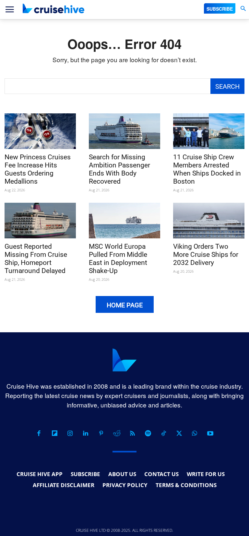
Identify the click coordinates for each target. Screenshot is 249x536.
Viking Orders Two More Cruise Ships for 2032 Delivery (205, 255)
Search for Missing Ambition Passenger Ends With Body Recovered (119, 169)
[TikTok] (163, 433)
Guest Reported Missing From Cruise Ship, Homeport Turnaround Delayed (36, 259)
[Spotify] (148, 433)
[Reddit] (117, 433)
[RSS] (132, 433)
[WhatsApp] (194, 433)
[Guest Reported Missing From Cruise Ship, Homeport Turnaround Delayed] (40, 220)
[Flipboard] (54, 433)
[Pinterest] (101, 433)
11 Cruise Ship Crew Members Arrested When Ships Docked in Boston (207, 169)
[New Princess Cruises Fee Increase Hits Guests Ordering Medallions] (40, 131)
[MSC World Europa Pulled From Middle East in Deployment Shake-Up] (124, 220)
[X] (179, 433)
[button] (243, 8)
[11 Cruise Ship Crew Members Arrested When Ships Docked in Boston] (208, 131)
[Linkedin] (85, 433)
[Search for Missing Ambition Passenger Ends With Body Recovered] (124, 131)
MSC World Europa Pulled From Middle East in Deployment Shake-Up (118, 259)
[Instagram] (70, 433)
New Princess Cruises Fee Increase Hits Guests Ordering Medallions (38, 169)
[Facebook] (39, 433)
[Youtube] (210, 433)
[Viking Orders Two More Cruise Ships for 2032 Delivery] (208, 220)
